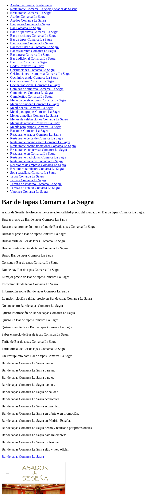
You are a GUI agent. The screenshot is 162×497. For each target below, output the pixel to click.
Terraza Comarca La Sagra (28, 180)
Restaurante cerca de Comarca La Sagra (36, 138)
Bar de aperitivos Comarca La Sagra (34, 32)
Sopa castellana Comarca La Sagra (33, 172)
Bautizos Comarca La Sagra (28, 62)
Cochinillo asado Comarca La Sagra (34, 77)
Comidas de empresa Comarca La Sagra (36, 89)
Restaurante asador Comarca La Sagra (35, 134)
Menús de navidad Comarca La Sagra (35, 123)
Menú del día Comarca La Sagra (31, 108)
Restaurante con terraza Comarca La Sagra (38, 150)
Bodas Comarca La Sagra (27, 66)
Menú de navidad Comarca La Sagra (34, 104)
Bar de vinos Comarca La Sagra (31, 43)
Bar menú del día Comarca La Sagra (34, 47)
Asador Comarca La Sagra (28, 16)
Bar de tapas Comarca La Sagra (31, 39)
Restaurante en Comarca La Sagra (32, 153)
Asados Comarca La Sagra (28, 20)
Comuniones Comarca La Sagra (31, 92)
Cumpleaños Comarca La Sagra (31, 96)
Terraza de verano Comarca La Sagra (35, 188)
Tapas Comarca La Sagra (27, 176)
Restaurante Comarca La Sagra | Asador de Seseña (43, 9)
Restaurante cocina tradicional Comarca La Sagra (43, 146)
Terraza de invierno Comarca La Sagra (36, 184)
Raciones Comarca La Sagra (29, 130)
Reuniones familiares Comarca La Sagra (37, 169)
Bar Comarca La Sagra (25, 28)
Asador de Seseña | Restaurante (31, 5)
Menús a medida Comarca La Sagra (34, 115)
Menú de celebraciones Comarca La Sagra (38, 100)
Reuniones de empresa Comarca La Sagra (38, 165)
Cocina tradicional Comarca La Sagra (35, 85)
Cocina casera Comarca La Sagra (32, 81)
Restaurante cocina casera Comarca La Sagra (40, 142)
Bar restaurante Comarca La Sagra (33, 51)
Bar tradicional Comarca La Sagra (32, 58)
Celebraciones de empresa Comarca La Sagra (40, 73)
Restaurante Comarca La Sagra (30, 13)
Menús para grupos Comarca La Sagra (35, 127)
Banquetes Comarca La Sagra (30, 24)
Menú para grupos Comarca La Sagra (35, 111)
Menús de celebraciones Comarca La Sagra (39, 119)
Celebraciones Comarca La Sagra (32, 70)
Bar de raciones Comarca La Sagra (33, 35)
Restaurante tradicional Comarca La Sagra (38, 157)
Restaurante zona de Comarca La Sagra (36, 161)
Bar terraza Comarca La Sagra (30, 54)
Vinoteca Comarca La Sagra (29, 191)
